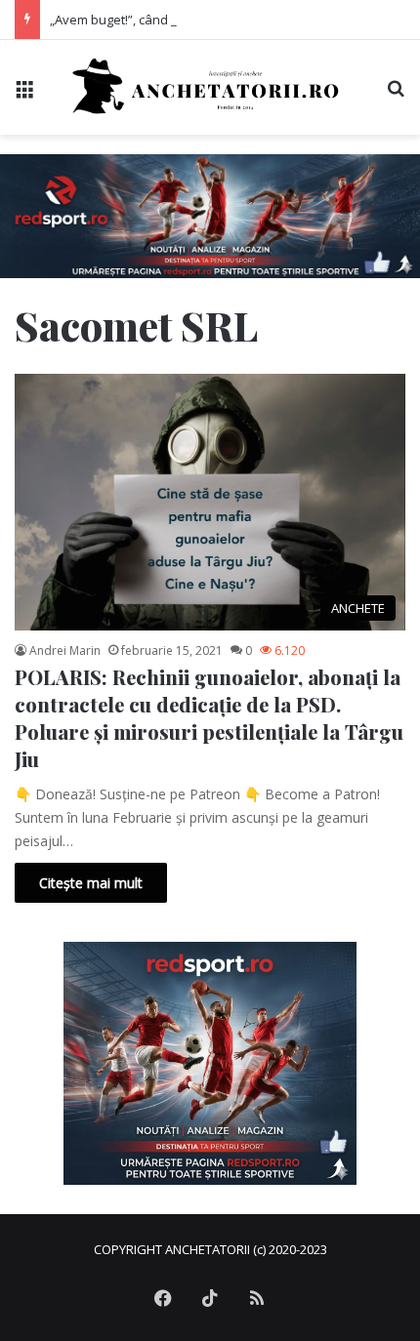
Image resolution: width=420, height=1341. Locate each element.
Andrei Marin (65, 650)
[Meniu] (24, 94)
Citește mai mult (91, 883)
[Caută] (395, 94)
